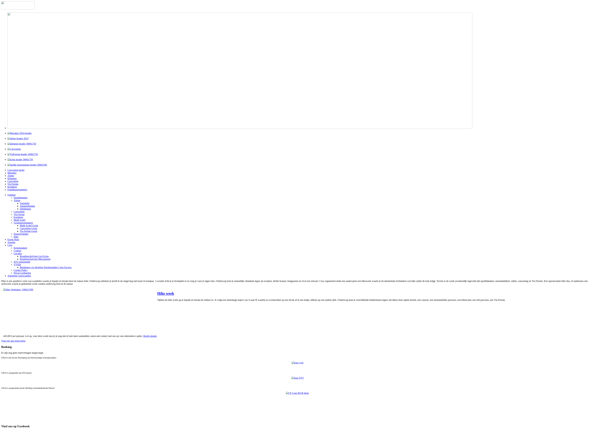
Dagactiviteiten (21, 234)
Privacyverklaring (22, 273)
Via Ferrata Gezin (28, 231)
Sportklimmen (20, 197)
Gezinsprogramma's (23, 222)
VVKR (17, 264)
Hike (16, 236)
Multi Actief (19, 220)
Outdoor (11, 195)
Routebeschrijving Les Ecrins (34, 256)
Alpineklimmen (27, 206)
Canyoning (12, 181)
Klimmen (12, 178)
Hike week (165, 293)
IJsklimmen (25, 209)
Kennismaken (20, 248)
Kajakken (12, 186)
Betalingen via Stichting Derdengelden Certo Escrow (46, 267)
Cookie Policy (21, 270)
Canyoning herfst (15, 170)
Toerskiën (24, 203)
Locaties (18, 253)
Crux (9, 245)
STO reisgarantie (22, 262)
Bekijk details (150, 336)
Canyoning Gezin (28, 228)
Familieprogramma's (17, 189)
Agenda (11, 242)
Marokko (11, 173)
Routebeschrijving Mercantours (35, 259)
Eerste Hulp (13, 239)
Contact (17, 250)
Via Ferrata (12, 184)
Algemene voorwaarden (19, 275)
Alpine (10, 175)
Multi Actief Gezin (29, 225)
